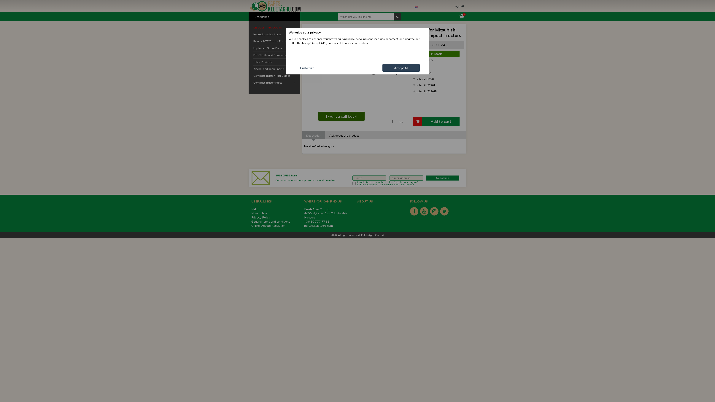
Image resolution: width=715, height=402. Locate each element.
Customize (307, 68)
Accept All (401, 68)
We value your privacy (305, 32)
